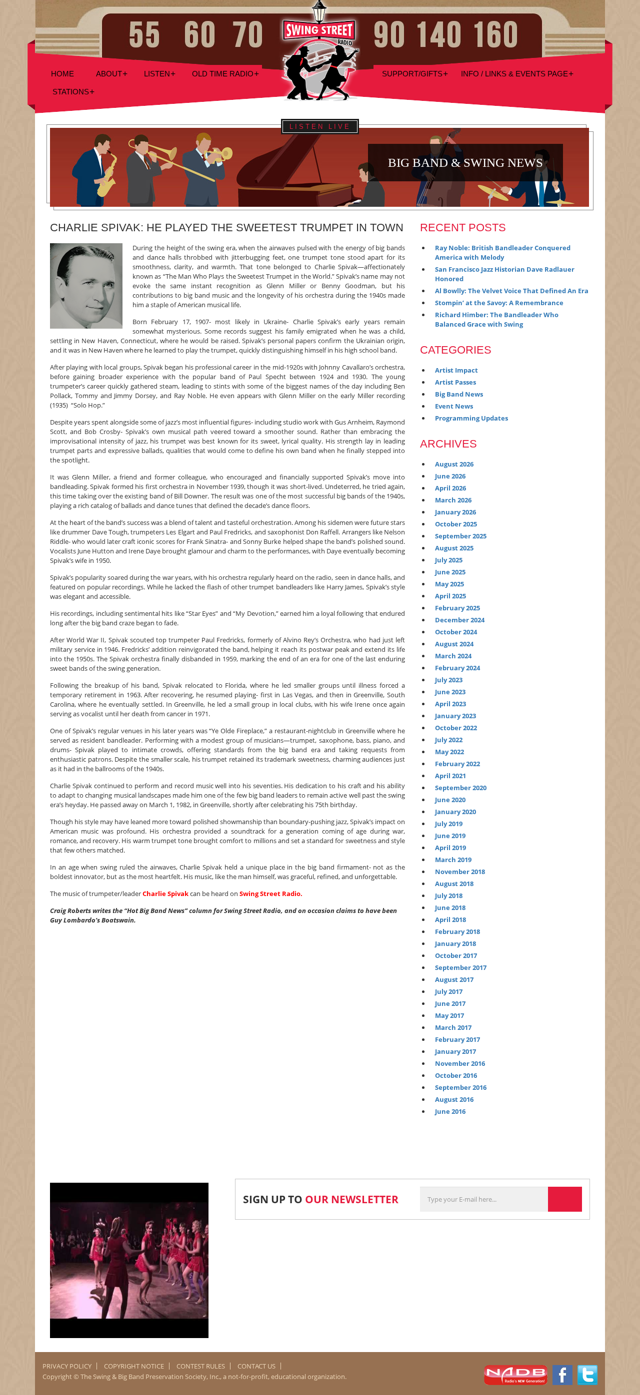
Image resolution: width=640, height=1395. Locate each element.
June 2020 (450, 799)
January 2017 (455, 1051)
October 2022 (456, 727)
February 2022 (457, 763)
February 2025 (457, 607)
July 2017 (448, 991)
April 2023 (450, 703)
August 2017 (454, 979)
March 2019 (453, 859)
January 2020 (455, 811)
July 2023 (448, 679)
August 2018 (454, 883)
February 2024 (457, 667)
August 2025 (454, 547)
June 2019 (450, 835)
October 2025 (456, 523)
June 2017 (450, 1003)
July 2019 (448, 823)
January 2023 (455, 715)
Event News (454, 406)
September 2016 (460, 1087)
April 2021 (450, 775)
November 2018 (460, 871)
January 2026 (455, 511)
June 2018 (450, 907)
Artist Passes (455, 382)
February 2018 (457, 931)
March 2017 (453, 1027)
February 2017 (457, 1039)
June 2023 (450, 691)
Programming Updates (471, 418)
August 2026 (454, 464)
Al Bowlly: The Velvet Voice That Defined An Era (511, 290)
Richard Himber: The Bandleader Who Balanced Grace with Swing (496, 319)
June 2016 (450, 1111)
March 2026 (453, 499)
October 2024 (456, 631)
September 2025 (460, 535)
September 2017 (460, 967)
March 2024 (453, 655)
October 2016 (456, 1075)
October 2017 (456, 955)
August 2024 (454, 643)
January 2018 (455, 943)
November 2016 (460, 1063)
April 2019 (450, 847)
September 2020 (460, 787)
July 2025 (448, 559)
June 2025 (450, 571)
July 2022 (448, 739)
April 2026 (450, 487)
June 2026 (450, 475)
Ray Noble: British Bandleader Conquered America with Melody (502, 252)
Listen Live (320, 126)
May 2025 (449, 583)
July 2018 (448, 895)
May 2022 (449, 751)
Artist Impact (456, 370)
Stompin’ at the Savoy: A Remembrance (499, 302)
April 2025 (450, 595)
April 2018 (450, 919)
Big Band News (459, 394)
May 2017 (449, 1015)
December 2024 (459, 619)
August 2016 (454, 1099)
